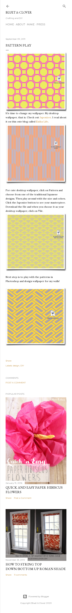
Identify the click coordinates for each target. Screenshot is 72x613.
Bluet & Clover (19, 12)
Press (41, 24)
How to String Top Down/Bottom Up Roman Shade (36, 566)
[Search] (64, 5)
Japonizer (45, 117)
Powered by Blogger (38, 596)
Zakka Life (41, 121)
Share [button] (8, 360)
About (20, 24)
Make (31, 24)
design (16, 365)
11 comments (20, 574)
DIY (22, 365)
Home (10, 24)
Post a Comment (16, 382)
